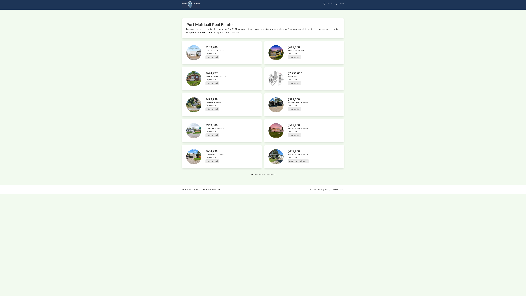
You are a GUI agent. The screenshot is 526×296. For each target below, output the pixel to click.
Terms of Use (337, 189)
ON (252, 175)
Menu (341, 3)
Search (329, 3)
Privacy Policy (324, 189)
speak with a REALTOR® (200, 32)
